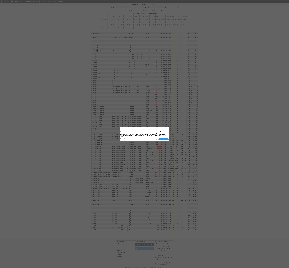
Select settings (153, 139)
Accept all (164, 139)
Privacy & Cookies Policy (126, 138)
